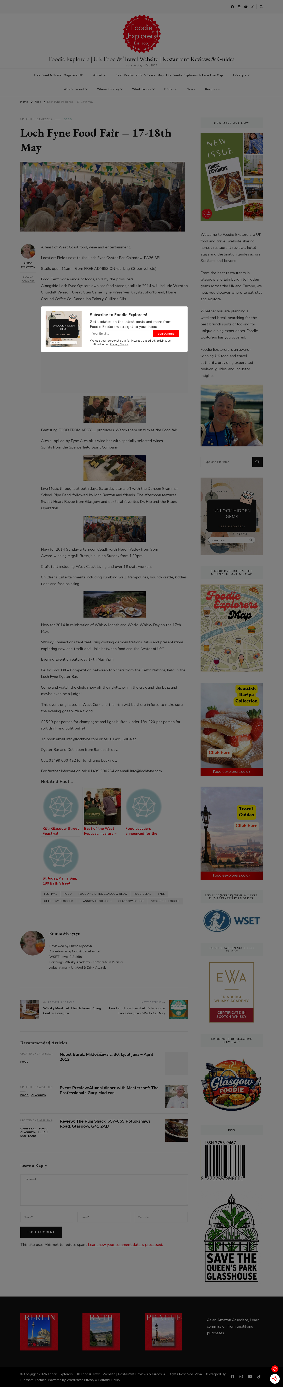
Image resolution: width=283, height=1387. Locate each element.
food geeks (142, 894)
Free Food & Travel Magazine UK (58, 75)
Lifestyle (240, 75)
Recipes (211, 89)
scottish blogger (165, 901)
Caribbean (28, 1128)
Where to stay (108, 89)
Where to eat (74, 89)
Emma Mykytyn (28, 265)
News (191, 89)
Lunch (43, 1132)
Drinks (169, 89)
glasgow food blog (96, 901)
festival (50, 894)
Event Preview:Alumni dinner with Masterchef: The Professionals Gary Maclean (109, 1090)
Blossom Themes (33, 1380)
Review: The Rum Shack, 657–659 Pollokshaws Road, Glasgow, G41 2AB (105, 1123)
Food (68, 119)
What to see (141, 89)
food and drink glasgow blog (103, 894)
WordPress (75, 1380)
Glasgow (38, 1095)
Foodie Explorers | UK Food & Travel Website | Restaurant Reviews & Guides (141, 59)
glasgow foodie (131, 901)
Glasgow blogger (58, 901)
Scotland (28, 1136)
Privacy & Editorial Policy (102, 1380)
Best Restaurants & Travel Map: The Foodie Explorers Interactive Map (169, 75)
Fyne (161, 894)
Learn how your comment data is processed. (125, 1244)
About (98, 75)
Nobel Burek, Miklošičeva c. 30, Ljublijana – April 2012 (106, 1057)
